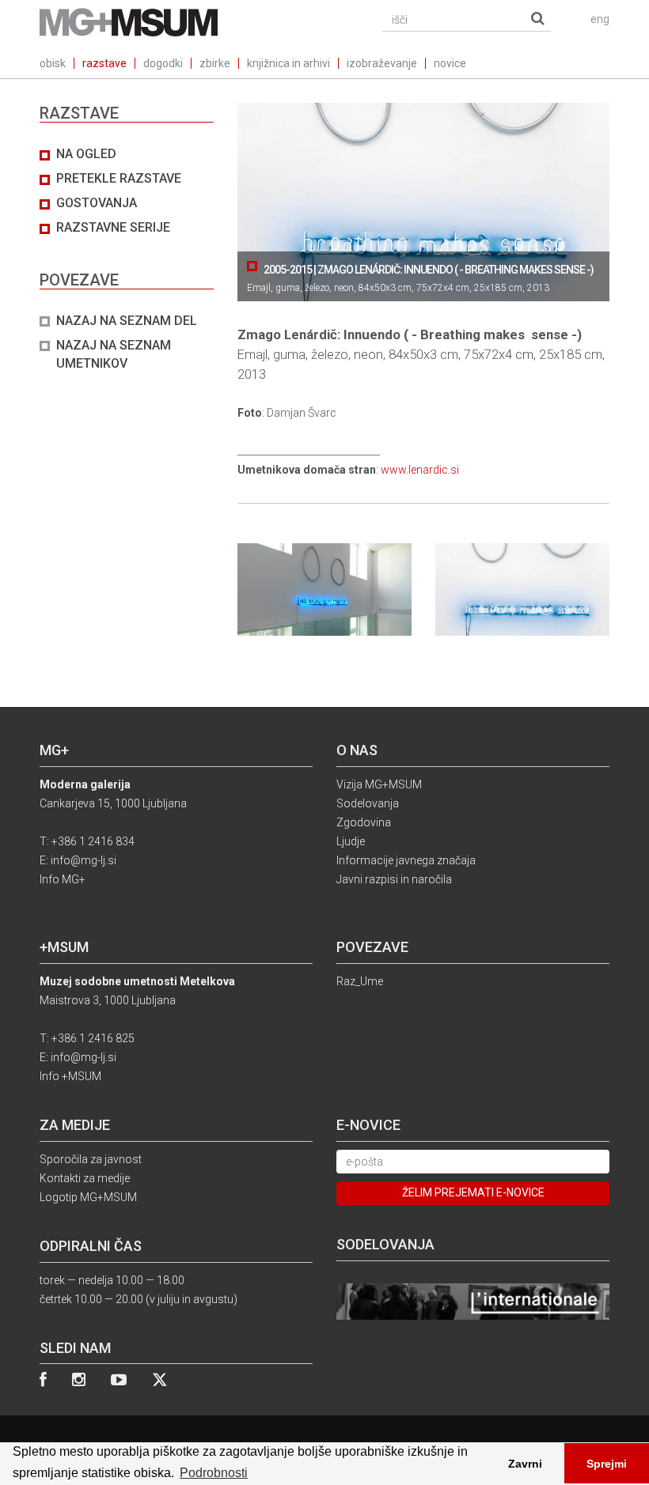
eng (599, 19)
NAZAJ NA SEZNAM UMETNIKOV (113, 354)
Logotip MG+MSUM (88, 1197)
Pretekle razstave (118, 178)
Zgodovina (363, 822)
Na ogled (86, 153)
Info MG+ (62, 879)
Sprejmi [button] (606, 1463)
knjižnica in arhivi (288, 63)
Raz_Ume (359, 981)
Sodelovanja (367, 803)
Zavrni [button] (525, 1463)
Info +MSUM (70, 1076)
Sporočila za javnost (91, 1159)
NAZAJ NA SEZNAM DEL (126, 320)
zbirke (214, 63)
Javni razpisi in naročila (394, 879)
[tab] (127, 259)
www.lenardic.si (420, 469)
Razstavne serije (113, 227)
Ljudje (350, 841)
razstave (104, 63)
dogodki (163, 63)
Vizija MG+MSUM (379, 784)
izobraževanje (382, 63)
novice (450, 63)
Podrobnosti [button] (214, 1472)
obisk (53, 63)
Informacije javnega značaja (406, 860)
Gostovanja (96, 202)
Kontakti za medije (85, 1178)
